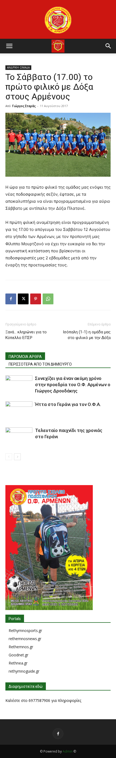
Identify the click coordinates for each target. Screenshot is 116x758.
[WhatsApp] (48, 298)
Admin (68, 751)
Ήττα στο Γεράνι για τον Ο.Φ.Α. (68, 404)
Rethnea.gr (18, 663)
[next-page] (17, 456)
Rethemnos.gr (21, 646)
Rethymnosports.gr (25, 630)
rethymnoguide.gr (24, 671)
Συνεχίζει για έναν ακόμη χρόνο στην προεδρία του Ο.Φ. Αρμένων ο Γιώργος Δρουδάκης (72, 384)
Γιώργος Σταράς (24, 106)
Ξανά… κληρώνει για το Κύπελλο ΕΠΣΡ (26, 335)
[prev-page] (8, 456)
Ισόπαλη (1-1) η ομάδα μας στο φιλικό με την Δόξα (87, 335)
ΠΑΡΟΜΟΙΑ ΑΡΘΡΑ (25, 356)
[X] (23, 298)
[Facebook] (10, 298)
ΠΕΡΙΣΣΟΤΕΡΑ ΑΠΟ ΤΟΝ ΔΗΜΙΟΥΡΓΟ (40, 364)
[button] (9, 46)
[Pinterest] (35, 298)
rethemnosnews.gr (25, 638)
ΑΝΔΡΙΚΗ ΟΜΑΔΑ (18, 67)
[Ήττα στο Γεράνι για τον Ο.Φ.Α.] (18, 410)
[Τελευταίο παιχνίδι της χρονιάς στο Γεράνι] (18, 436)
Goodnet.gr (18, 654)
